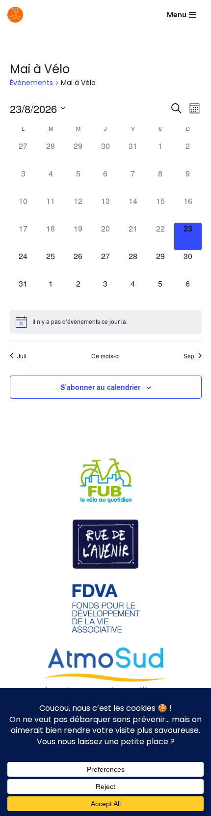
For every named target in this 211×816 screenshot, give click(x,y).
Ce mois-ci (105, 356)
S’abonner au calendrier (100, 387)
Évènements (31, 82)
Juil (21, 356)
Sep (189, 356)
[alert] (106, 322)
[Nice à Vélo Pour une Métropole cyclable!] (17, 15)
